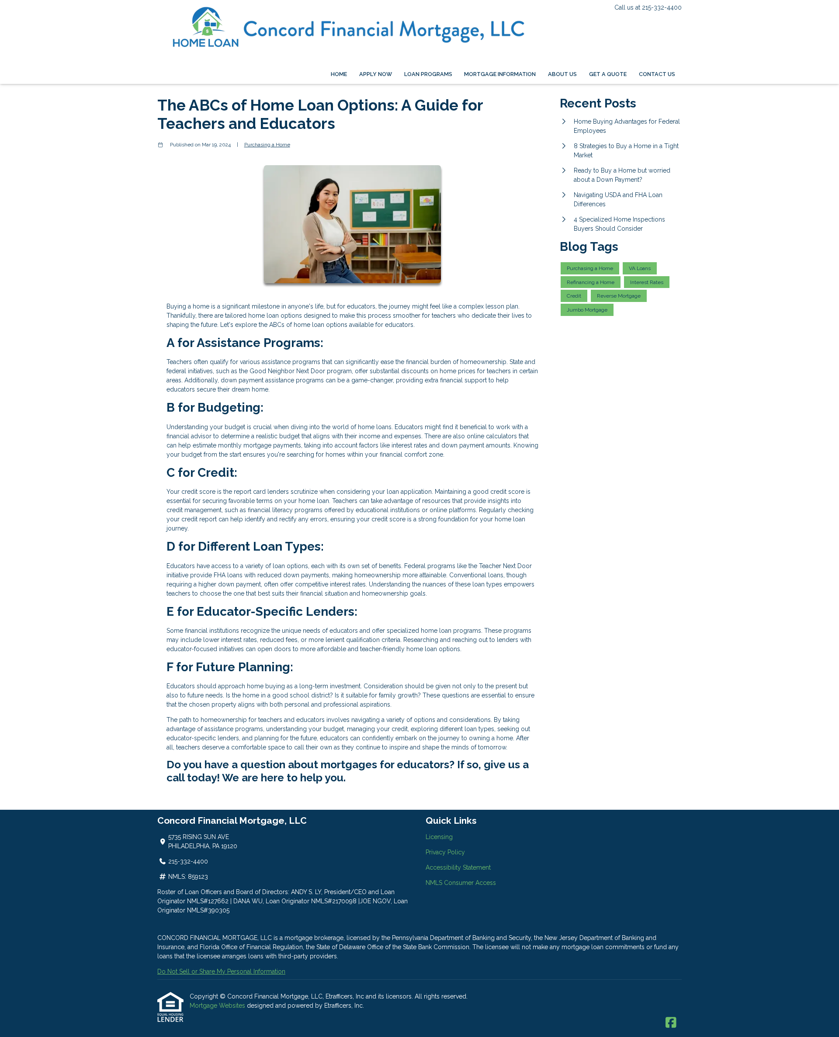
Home (339, 74)
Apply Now (375, 74)
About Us (562, 74)
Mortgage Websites (218, 1005)
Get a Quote (608, 74)
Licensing (439, 836)
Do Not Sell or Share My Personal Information (221, 971)
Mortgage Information (500, 74)
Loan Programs (428, 74)
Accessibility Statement (458, 867)
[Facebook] (671, 1023)
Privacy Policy (445, 852)
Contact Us (657, 74)
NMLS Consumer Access (461, 882)
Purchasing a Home (267, 145)
